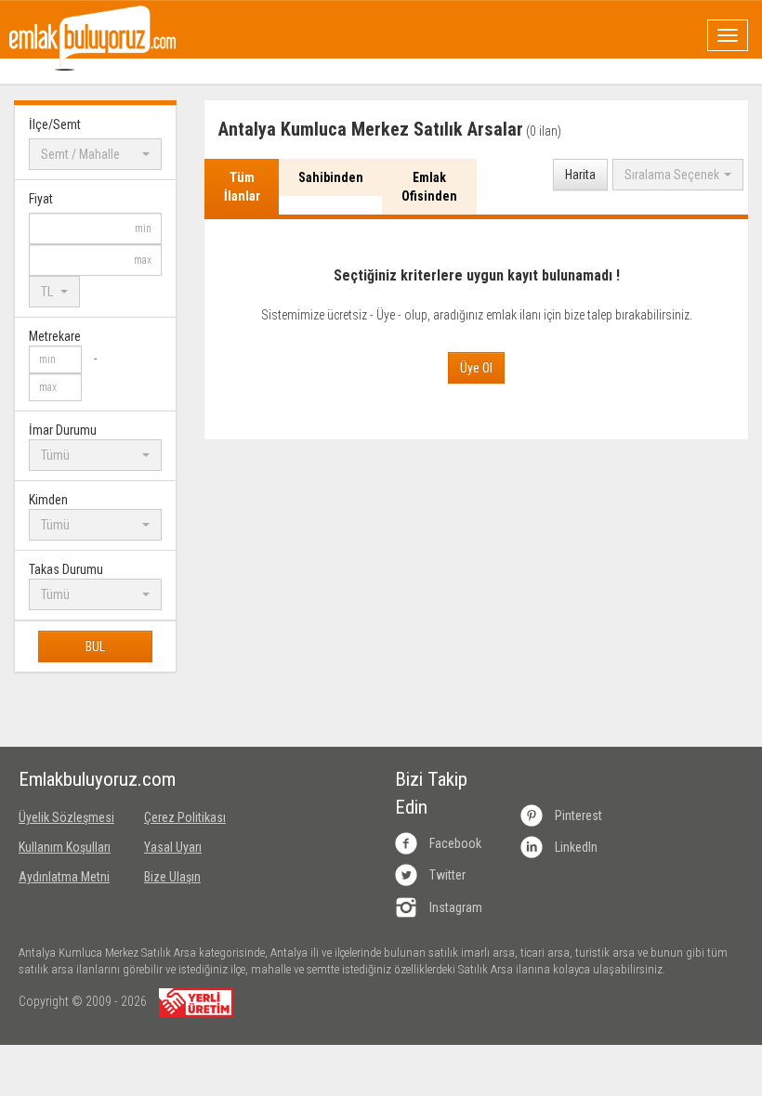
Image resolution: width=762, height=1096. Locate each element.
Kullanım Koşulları (65, 847)
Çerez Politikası (185, 817)
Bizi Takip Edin (431, 793)
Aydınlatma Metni (64, 876)
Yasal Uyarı (173, 847)
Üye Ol (476, 367)
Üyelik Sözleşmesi (66, 817)
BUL (95, 646)
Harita (580, 174)
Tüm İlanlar (242, 186)
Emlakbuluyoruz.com (67, 779)
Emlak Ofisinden (429, 186)
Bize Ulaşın (172, 876)
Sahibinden (330, 177)
